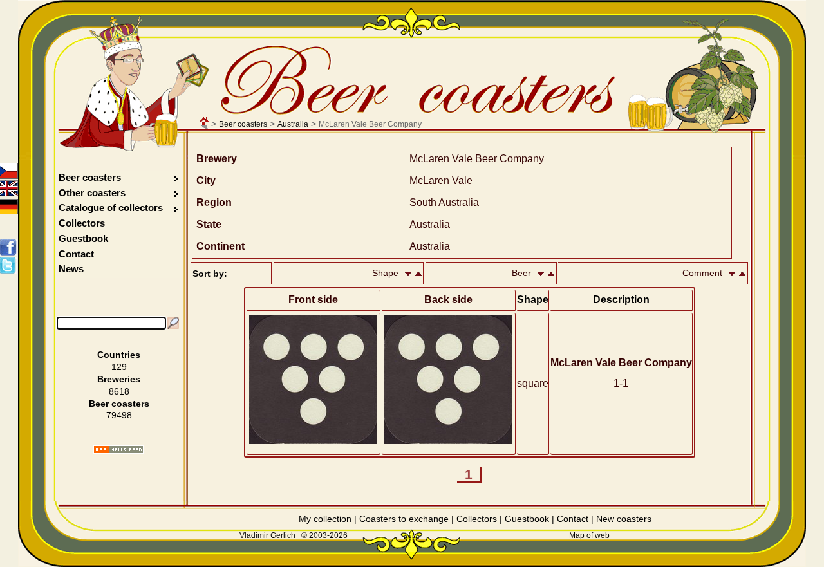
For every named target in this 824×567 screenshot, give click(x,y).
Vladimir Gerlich (267, 535)
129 (119, 367)
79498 (119, 415)
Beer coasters (243, 124)
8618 (119, 391)
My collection (325, 519)
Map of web (589, 535)
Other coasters (93, 192)
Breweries (118, 379)
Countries (118, 354)
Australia (292, 124)
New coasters (623, 519)
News (71, 268)
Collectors (82, 223)
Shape (532, 299)
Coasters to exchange (404, 519)
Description (621, 299)
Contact (76, 253)
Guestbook (83, 238)
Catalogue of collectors (111, 207)
